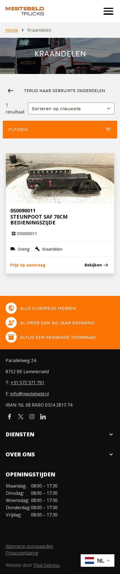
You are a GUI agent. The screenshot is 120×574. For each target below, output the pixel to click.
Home (12, 30)
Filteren (60, 129)
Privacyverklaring (22, 553)
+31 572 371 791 (27, 383)
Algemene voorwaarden (29, 546)
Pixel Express (46, 565)
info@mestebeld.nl (29, 394)
